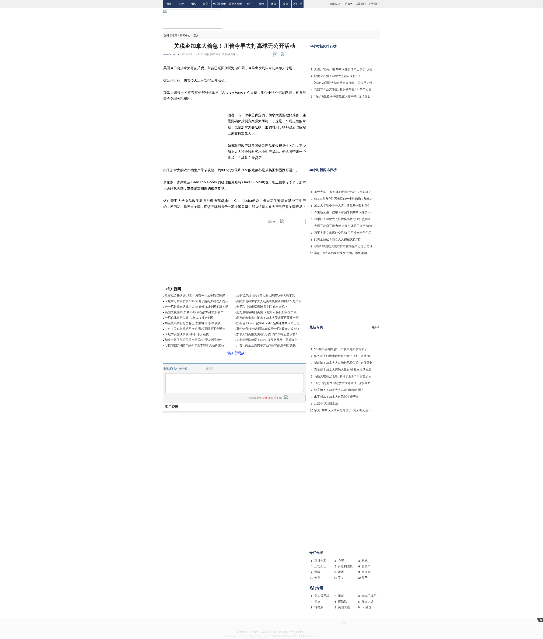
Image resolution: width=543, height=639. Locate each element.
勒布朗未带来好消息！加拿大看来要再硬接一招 (267, 317)
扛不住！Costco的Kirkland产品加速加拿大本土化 (267, 323)
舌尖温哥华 (235, 3)
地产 (181, 3)
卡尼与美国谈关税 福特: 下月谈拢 (187, 334)
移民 (193, 3)
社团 (273, 3)
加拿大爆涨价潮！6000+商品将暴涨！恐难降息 (266, 339)
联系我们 (360, 3)
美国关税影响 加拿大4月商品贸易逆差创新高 (194, 312)
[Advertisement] (345, 57)
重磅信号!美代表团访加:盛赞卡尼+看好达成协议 (267, 328)
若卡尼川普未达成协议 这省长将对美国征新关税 (196, 306)
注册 (276, 398)
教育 (205, 3)
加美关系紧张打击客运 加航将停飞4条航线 (193, 323)
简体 (331, 3)
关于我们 (373, 3)
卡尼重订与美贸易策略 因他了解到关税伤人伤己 (196, 301)
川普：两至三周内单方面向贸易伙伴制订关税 (266, 345)
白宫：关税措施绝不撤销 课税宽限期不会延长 (195, 328)
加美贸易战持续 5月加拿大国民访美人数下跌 (265, 295)
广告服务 (348, 3)
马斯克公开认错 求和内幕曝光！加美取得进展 (195, 295)
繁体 (337, 3)
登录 (264, 398)
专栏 (249, 3)
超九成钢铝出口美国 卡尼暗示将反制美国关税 (266, 312)
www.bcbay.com (171, 54)
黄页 (285, 3)
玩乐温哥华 (219, 3)
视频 (261, 3)
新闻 (169, 3)
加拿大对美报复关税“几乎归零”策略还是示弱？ (267, 334)
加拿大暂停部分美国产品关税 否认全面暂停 (193, 339)
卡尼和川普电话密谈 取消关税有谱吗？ (262, 306)
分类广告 (297, 3)
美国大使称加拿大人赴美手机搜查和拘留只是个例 (269, 301)
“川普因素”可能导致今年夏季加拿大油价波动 (194, 345)
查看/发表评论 (230, 54)
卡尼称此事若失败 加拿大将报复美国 (189, 317)
